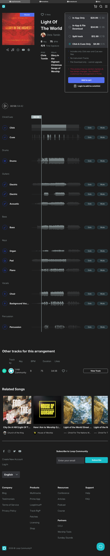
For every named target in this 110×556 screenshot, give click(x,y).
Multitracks (35, 493)
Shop (32, 528)
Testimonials (8, 499)
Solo (89, 127)
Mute (102, 127)
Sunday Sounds (65, 537)
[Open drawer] (106, 6)
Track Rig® (35, 510)
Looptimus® (36, 504)
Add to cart (86, 80)
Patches (34, 516)
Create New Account (12, 459)
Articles (61, 499)
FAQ (87, 499)
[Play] (5, 106)
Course (61, 510)
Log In (5, 464)
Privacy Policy (9, 510)
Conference (63, 493)
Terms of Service (10, 504)
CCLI (60, 526)
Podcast (62, 504)
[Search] (100, 6)
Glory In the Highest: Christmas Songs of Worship (56, 63)
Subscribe (96, 460)
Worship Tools (64, 531)
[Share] (7, 49)
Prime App (35, 499)
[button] (18, 28)
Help (87, 493)
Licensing (34, 522)
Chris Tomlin (44, 57)
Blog (4, 493)
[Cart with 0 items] (95, 6)
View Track (96, 371)
